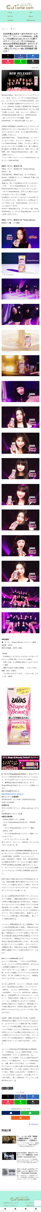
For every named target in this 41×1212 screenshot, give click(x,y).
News (11, 1088)
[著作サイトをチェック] (11, 1113)
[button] (33, 62)
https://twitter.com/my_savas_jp (12, 794)
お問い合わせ (30, 1205)
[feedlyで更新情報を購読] (30, 1113)
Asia (5, 1088)
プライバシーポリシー (11, 1205)
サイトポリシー (30, 1203)
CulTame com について (10, 1203)
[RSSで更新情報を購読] (20, 1118)
